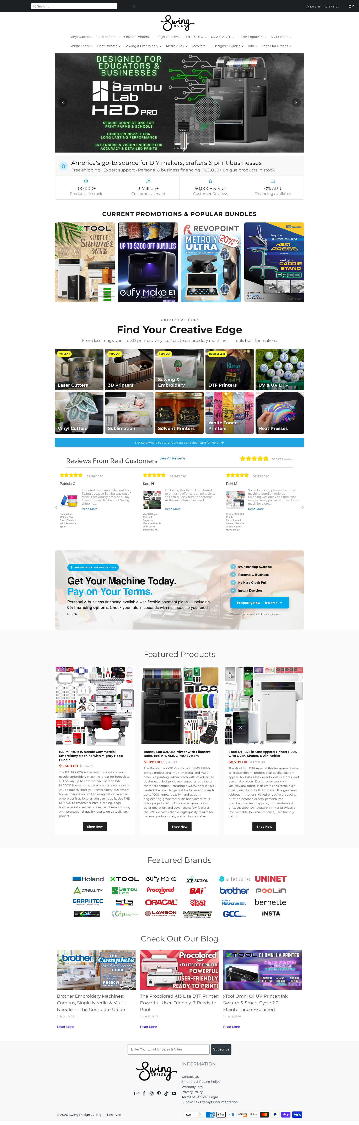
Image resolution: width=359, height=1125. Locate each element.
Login (315, 6)
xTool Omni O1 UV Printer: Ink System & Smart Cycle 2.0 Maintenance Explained (255, 1002)
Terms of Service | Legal (200, 1097)
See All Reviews (173, 458)
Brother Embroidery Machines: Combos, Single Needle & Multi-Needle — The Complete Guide (91, 1002)
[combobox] (74, 6)
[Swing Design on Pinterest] (159, 1094)
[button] (134, 6)
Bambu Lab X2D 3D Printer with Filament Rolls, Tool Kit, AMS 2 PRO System (177, 754)
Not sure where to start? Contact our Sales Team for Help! (177, 443)
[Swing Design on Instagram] (152, 1094)
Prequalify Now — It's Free (257, 602)
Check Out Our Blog (179, 938)
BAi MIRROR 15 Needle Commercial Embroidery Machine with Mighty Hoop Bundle (91, 756)
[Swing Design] (177, 23)
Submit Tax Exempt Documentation (210, 1102)
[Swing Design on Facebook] (144, 1094)
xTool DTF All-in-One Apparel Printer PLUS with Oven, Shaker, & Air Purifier (263, 754)
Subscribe (221, 1049)
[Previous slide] (62, 102)
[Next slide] (296, 102)
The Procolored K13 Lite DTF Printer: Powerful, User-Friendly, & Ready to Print (179, 1002)
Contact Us (190, 1077)
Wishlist (332, 6)
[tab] (174, 148)
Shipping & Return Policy (201, 1082)
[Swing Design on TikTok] (167, 1094)
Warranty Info (192, 1087)
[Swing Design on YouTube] (174, 1094)
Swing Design (79, 1115)
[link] (179, 103)
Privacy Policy (192, 1092)
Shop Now (95, 826)
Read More (65, 1027)
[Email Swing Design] (137, 1094)
